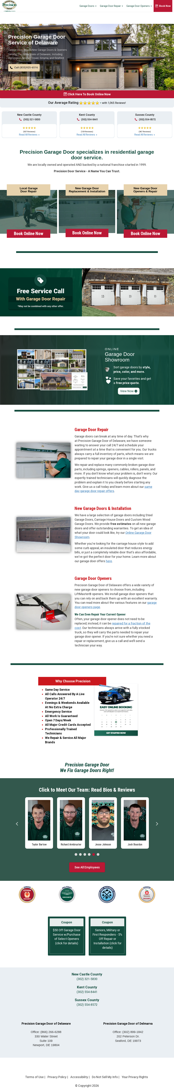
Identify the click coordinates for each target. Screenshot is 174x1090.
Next (157, 824)
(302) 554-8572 (147, 119)
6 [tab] (98, 854)
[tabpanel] (39, 823)
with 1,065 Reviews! (114, 103)
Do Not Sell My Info (105, 1077)
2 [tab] (80, 854)
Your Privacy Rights (135, 1077)
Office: (46, 1032)
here (109, 561)
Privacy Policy (57, 1077)
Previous (17, 824)
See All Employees (87, 867)
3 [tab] (84, 854)
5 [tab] (93, 854)
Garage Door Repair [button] (110, 6)
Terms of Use (34, 1077)
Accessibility (79, 1077)
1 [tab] (76, 854)
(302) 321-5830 (31, 119)
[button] (24, 67)
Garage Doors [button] (87, 6)
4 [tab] (89, 854)
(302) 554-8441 (89, 119)
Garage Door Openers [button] (138, 6)
